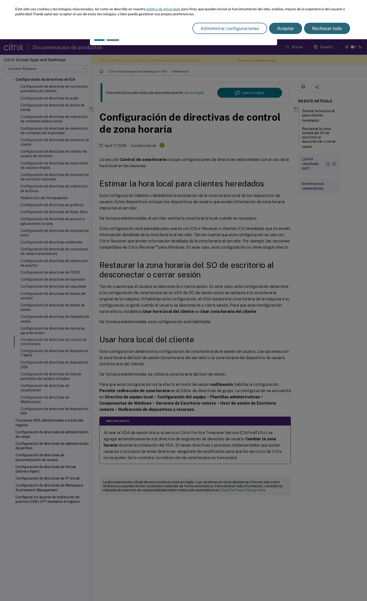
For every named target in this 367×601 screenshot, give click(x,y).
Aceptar (285, 28)
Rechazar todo (327, 28)
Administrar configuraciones (229, 28)
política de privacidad (163, 9)
